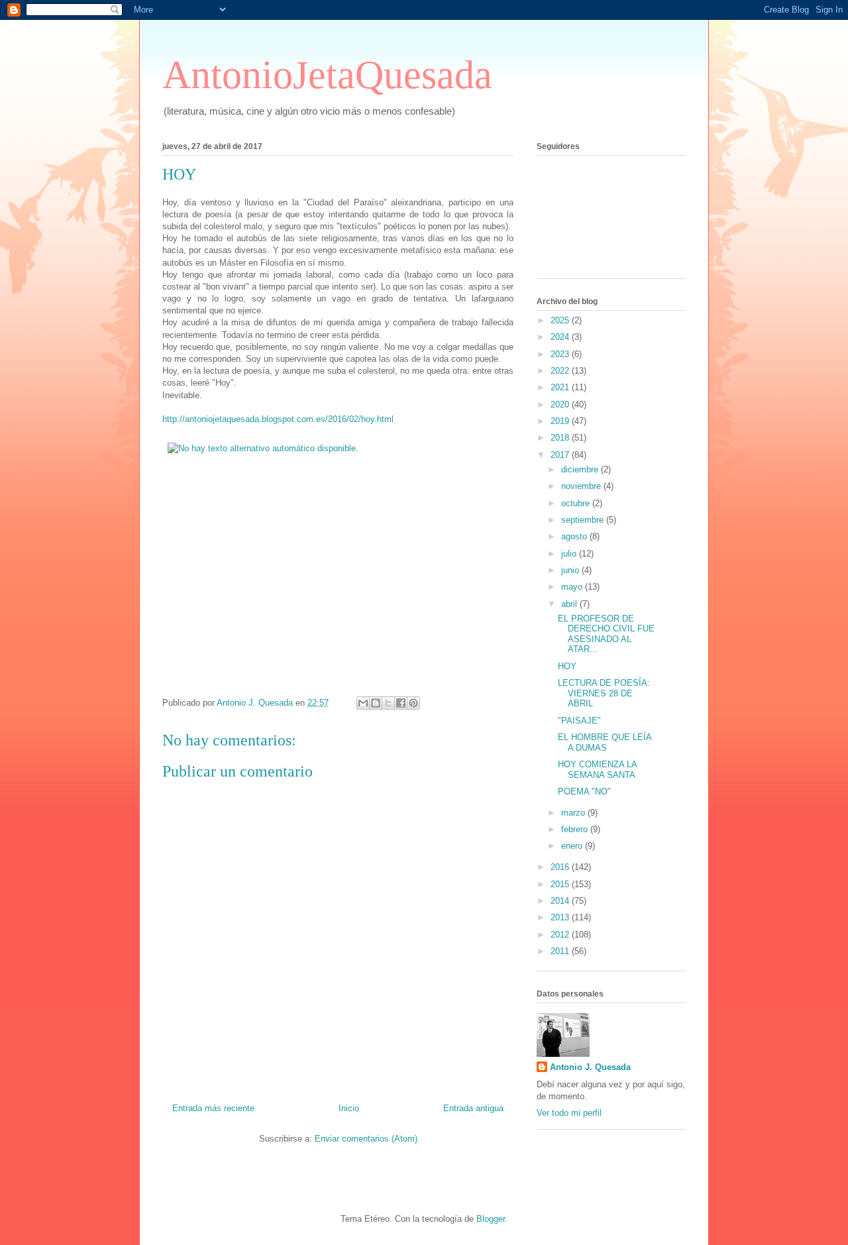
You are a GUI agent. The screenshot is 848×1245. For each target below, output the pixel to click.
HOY (567, 666)
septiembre (583, 520)
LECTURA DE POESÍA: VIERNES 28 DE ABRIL (604, 693)
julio (570, 554)
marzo (574, 813)
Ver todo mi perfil (569, 1113)
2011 (561, 951)
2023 (561, 354)
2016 (561, 867)
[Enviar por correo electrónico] (363, 703)
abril (570, 604)
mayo (573, 587)
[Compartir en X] (388, 703)
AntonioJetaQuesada (327, 75)
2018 (561, 438)
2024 (561, 337)
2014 (561, 901)
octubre (576, 503)
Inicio (349, 1108)
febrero (575, 829)
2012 (561, 935)
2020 (561, 404)
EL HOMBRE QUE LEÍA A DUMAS (604, 742)
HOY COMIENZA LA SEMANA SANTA (597, 769)
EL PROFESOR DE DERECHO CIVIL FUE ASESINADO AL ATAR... (606, 634)
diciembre (581, 469)
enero (573, 846)
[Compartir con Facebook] (400, 703)
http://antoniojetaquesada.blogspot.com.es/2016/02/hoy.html (278, 419)
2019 (561, 421)
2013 (561, 917)
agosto (575, 536)
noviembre (582, 486)
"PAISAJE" (579, 721)
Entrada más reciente (213, 1108)
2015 (561, 884)
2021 (561, 387)
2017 (561, 455)
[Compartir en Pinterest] (413, 703)
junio (571, 570)
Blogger (490, 1219)
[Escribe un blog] (375, 703)
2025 (561, 320)
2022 (561, 371)
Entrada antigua (473, 1108)
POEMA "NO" (584, 791)
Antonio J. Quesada (590, 1067)
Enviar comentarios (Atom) (366, 1139)
